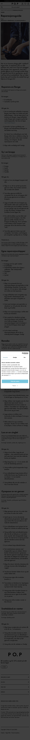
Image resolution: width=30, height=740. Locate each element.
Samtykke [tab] (5, 357)
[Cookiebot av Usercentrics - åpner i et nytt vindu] (22, 353)
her (16, 371)
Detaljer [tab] (15, 357)
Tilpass (14, 385)
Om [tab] (24, 357)
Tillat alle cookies (15, 381)
